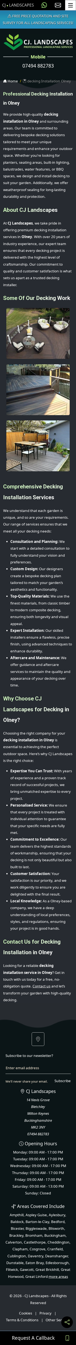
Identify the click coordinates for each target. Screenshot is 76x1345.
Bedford (58, 1221)
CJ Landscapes (18, 5)
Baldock (17, 1221)
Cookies (25, 1313)
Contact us (41, 986)
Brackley (16, 1235)
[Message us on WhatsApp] (44, 5)
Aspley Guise (36, 1214)
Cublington (16, 1255)
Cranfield (55, 1249)
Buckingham (55, 1235)
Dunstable (15, 1262)
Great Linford (36, 1276)
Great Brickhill (47, 1269)
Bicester (17, 1228)
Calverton (13, 1242)
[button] (38, 1039)
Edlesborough (57, 1262)
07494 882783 (38, 65)
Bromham (33, 1235)
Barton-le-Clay (37, 1221)
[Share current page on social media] (67, 1322)
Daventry (35, 1255)
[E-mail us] (58, 5)
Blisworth (56, 1228)
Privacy (45, 1313)
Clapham (20, 1249)
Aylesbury (57, 1214)
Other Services (58, 1319)
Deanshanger (56, 1255)
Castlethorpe (35, 1242)
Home (12, 81)
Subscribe (62, 1080)
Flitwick (12, 1269)
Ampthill (17, 1214)
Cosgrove (37, 1249)
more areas (58, 1276)
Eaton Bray (35, 1262)
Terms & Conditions (22, 1319)
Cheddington (58, 1242)
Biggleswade (36, 1228)
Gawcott (27, 1269)
